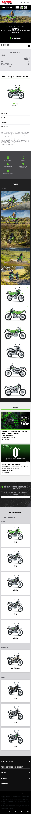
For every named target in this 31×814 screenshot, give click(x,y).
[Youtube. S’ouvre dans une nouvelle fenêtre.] (22, 812)
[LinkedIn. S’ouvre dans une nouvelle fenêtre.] (28, 812)
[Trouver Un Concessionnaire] (22, 2)
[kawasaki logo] (12, 2)
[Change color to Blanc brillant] (17, 103)
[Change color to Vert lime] (14, 103)
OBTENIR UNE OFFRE (16, 38)
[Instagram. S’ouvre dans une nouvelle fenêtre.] (15, 812)
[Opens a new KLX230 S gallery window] (15, 200)
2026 (7, 26)
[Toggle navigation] (28, 2)
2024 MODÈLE (21, 26)
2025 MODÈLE (13, 26)
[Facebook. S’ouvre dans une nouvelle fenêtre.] (3, 812)
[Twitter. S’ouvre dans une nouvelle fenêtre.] (9, 812)
